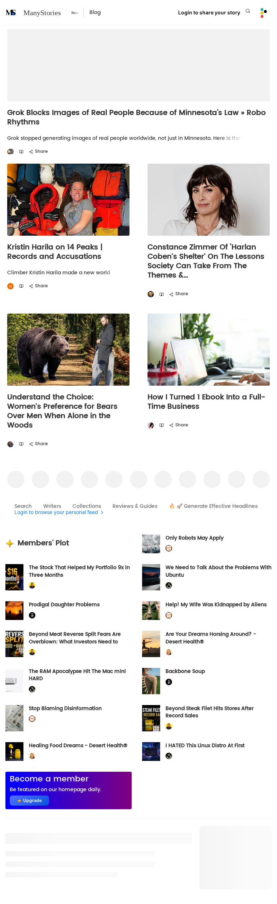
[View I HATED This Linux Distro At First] (151, 751)
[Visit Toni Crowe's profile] (10, 444)
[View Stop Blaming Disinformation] (14, 718)
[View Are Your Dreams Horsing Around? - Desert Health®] (151, 644)
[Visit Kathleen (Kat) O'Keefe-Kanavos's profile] (169, 652)
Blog (95, 12)
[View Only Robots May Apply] (151, 544)
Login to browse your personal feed (56, 512)
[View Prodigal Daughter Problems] (14, 610)
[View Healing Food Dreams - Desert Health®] (14, 751)
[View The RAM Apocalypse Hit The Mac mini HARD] (14, 681)
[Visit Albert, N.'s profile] (10, 152)
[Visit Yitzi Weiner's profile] (151, 294)
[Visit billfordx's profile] (169, 548)
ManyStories (42, 13)
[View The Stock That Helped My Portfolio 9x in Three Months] (14, 577)
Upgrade (32, 800)
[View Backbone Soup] (151, 681)
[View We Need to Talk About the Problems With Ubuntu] (151, 577)
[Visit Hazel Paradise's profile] (151, 425)
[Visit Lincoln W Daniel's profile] (32, 585)
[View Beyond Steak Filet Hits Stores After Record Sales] (151, 718)
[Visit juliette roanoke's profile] (32, 615)
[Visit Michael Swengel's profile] (169, 585)
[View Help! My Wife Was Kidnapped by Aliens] (151, 610)
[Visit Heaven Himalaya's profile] (10, 286)
